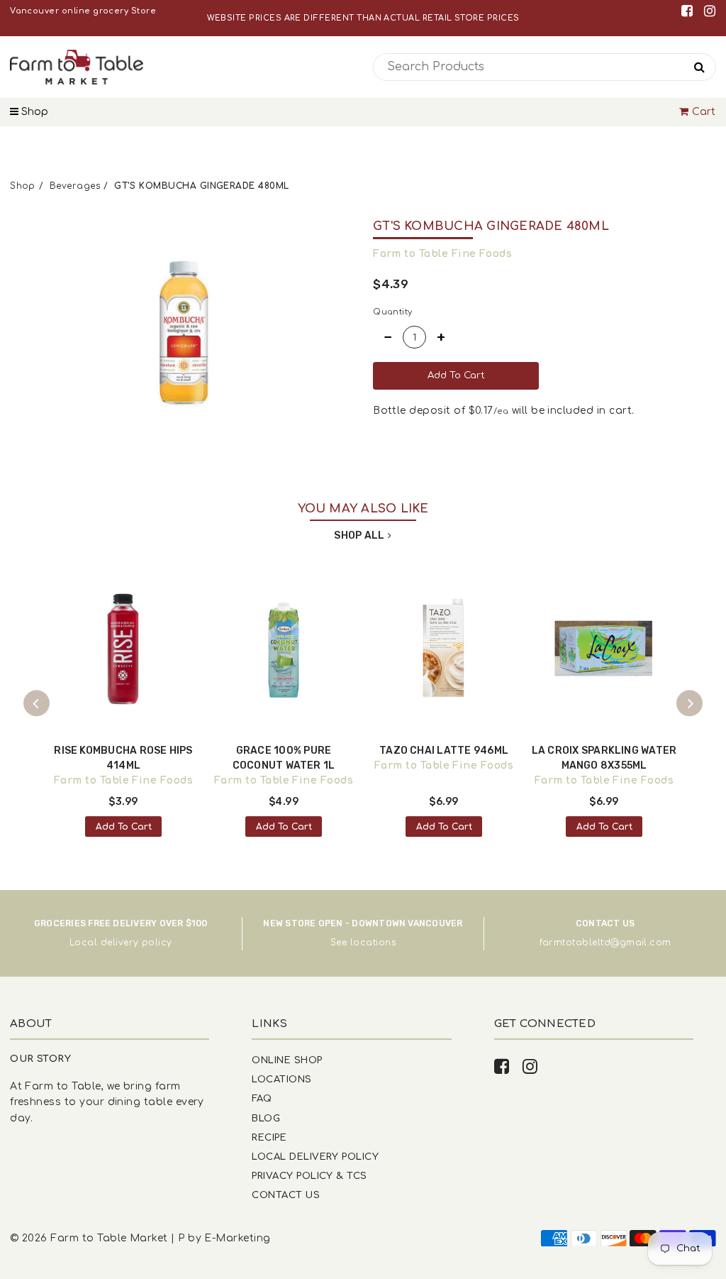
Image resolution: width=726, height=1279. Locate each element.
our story (40, 1058)
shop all (359, 535)
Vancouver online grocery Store (83, 11)
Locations (281, 1079)
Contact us (286, 1195)
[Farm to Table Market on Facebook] (689, 11)
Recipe (269, 1137)
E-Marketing (237, 1238)
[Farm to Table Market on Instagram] (709, 11)
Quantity (393, 312)
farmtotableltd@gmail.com (605, 943)
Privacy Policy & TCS (309, 1175)
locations (373, 943)
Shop (33, 111)
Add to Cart (124, 827)
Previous (36, 703)
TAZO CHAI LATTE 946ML (443, 751)
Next (689, 703)
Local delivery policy (120, 943)
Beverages (75, 186)
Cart (704, 111)
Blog (266, 1118)
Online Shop (287, 1060)
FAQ (262, 1098)
